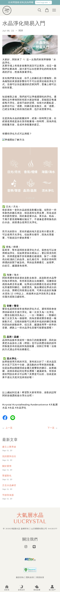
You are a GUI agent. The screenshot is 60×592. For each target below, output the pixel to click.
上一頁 (9, 428)
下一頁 (51, 428)
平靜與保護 (8, 495)
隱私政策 (30, 577)
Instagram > (43, 2)
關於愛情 (7, 466)
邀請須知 (20, 577)
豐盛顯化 (7, 475)
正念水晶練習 (9, 485)
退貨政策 (40, 577)
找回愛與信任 (9, 456)
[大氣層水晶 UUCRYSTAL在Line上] (34, 548)
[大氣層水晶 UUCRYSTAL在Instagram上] (26, 548)
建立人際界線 (9, 447)
